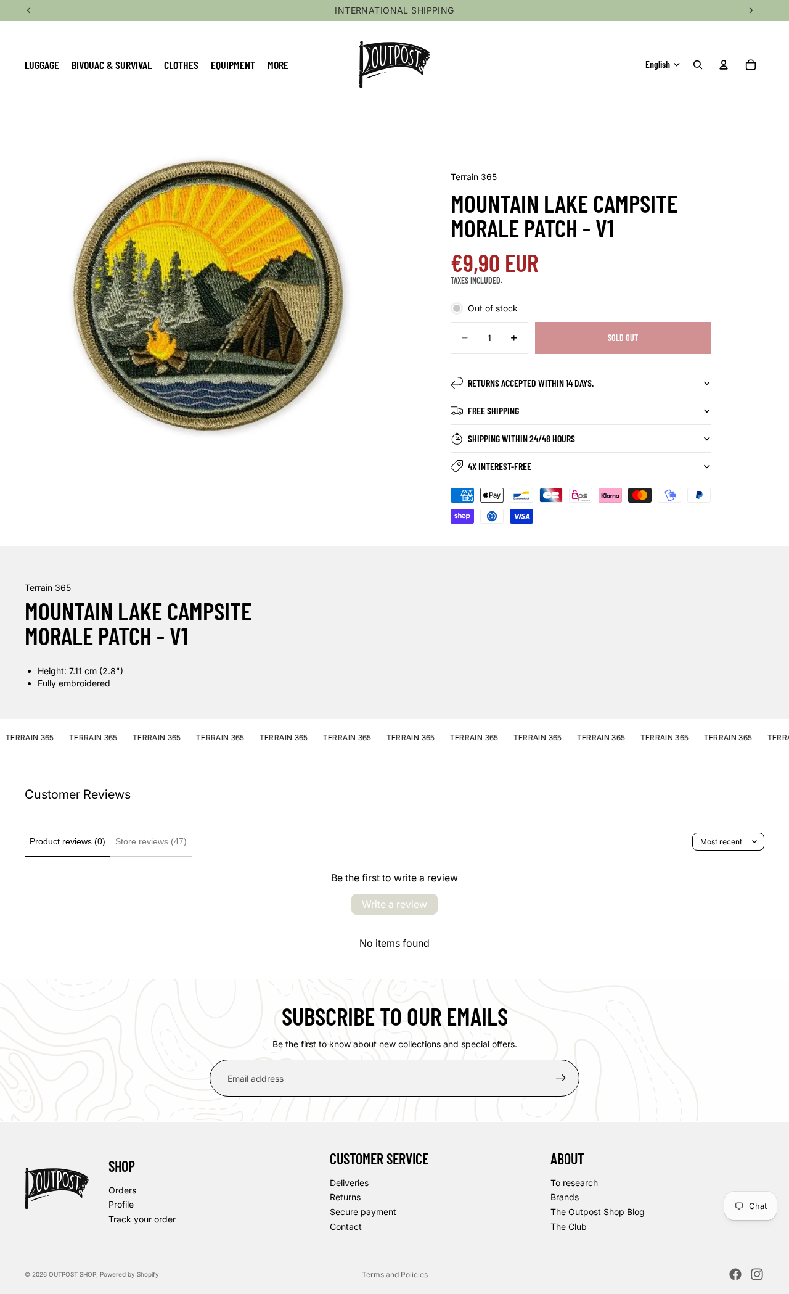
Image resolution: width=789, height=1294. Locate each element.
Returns (345, 1197)
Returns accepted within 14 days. (531, 383)
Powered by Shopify (129, 1274)
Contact (346, 1226)
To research (574, 1182)
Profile (121, 1204)
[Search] (697, 64)
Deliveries (349, 1182)
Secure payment (363, 1211)
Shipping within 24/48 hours (521, 438)
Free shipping (493, 410)
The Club (568, 1226)
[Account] (723, 64)
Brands (564, 1197)
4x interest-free (499, 466)
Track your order (142, 1219)
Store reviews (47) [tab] (151, 841)
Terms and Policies (395, 1274)
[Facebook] (735, 1274)
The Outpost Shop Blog (597, 1211)
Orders (122, 1189)
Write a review (394, 904)
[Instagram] (757, 1274)
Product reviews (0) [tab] (67, 841)
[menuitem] (278, 64)
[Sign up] (561, 1078)
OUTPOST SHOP (72, 1274)
